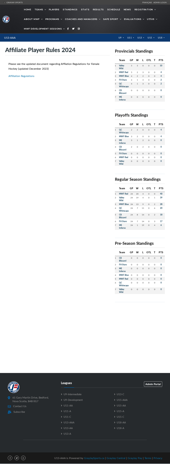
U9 (120, 37)
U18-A (120, 428)
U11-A (67, 411)
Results (98, 9)
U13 (140, 37)
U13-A (67, 433)
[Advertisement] (140, 325)
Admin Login (160, 2)
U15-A (120, 411)
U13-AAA (10, 37)
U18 (160, 37)
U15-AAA (122, 399)
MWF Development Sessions (43, 28)
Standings (70, 9)
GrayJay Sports (14, 2)
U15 (150, 37)
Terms (147, 458)
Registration (143, 9)
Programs (52, 19)
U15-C (120, 416)
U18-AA (121, 422)
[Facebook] (68, 28)
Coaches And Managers (81, 19)
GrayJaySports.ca (94, 458)
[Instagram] (79, 28)
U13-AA (68, 428)
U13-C (120, 394)
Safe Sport (110, 19)
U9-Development (73, 399)
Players (54, 9)
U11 (129, 37)
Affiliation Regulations (21, 76)
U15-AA (121, 405)
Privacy (158, 458)
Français (147, 2)
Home (27, 9)
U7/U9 (150, 19)
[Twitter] (73, 28)
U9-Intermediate (73, 394)
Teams (39, 9)
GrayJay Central (116, 458)
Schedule (113, 9)
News (127, 9)
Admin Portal (153, 384)
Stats (85, 9)
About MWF (32, 19)
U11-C (67, 416)
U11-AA (68, 405)
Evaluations (132, 19)
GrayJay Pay (135, 458)
